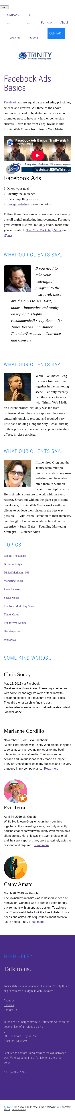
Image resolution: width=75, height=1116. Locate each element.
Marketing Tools (13, 580)
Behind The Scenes (15, 555)
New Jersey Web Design (44, 1106)
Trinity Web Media (37, 56)
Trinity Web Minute (15, 622)
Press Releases (12, 589)
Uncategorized (12, 631)
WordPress (10, 639)
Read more (51, 768)
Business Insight (13, 564)
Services (9, 1005)
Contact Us (10, 1010)
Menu (4, 7)
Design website (17, 204)
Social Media (11, 597)
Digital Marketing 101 (16, 572)
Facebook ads (13, 102)
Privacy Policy (19, 1109)
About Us (9, 1000)
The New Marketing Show (44, 230)
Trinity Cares (11, 614)
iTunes (8, 235)
